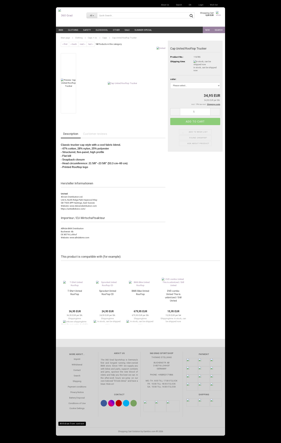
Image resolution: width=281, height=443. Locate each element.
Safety (87, 30)
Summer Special (143, 30)
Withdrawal (77, 364)
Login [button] (200, 5)
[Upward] (272, 438)
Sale (127, 30)
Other (116, 30)
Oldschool (102, 30)
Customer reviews (95, 133)
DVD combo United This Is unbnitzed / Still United (173, 296)
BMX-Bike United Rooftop (140, 292)
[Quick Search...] (191, 16)
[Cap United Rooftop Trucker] (122, 83)
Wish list (213, 5)
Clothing (73, 30)
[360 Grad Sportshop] (70, 15)
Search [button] (178, 5)
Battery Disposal (77, 398)
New (207, 30)
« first (64, 44)
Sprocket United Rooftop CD (107, 292)
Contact (77, 370)
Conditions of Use (77, 403)
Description (70, 133)
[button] (189, 4)
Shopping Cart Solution (129, 431)
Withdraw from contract (72, 424)
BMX (61, 30)
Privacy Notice (77, 392)
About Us (165, 5)
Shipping (77, 381)
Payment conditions (77, 386)
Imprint (77, 359)
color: (173, 79)
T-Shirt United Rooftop (74, 292)
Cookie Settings (77, 408)
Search (219, 30)
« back (74, 44)
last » (90, 44)
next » (82, 44)
